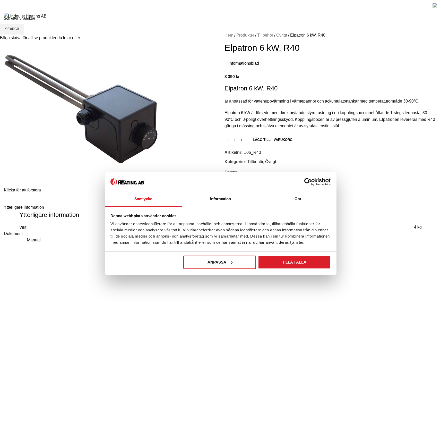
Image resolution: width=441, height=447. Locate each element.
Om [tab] (298, 199)
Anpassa (216, 262)
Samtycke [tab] (143, 199)
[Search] (432, 16)
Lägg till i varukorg (272, 140)
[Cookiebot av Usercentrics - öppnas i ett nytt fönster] (308, 182)
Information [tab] (220, 199)
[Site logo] (25, 16)
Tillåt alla (294, 262)
